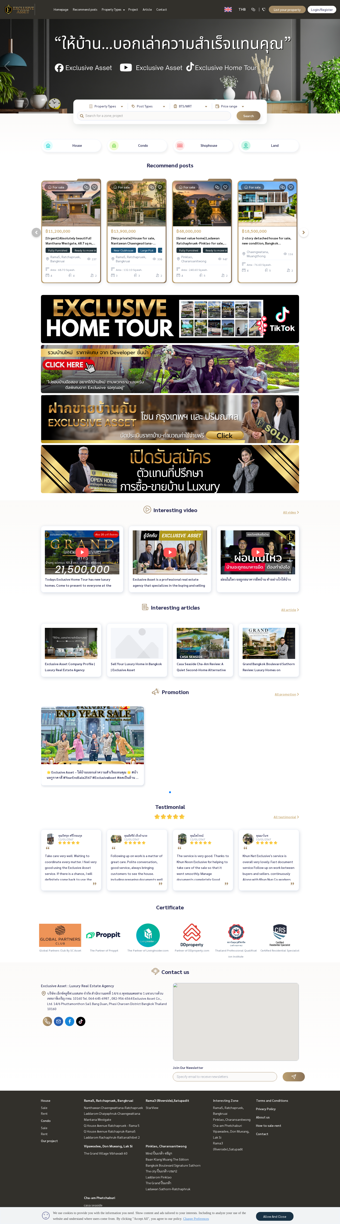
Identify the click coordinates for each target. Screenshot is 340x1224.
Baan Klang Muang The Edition (167, 1159)
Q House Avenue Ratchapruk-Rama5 (110, 1131)
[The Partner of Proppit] (104, 935)
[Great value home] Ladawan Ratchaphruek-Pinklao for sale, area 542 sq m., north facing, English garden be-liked (200, 241)
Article (147, 9)
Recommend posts (85, 9)
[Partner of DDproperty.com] (192, 935)
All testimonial (285, 817)
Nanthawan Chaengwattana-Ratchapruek (113, 1107)
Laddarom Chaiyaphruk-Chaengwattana (112, 1113)
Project (133, 9)
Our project (49, 1141)
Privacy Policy (266, 1109)
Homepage (61, 9)
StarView (152, 1107)
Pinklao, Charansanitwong (166, 1146)
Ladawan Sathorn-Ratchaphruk (168, 1189)
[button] (333, 66)
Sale (44, 1107)
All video (289, 512)
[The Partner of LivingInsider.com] (148, 935)
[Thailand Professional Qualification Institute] (236, 935)
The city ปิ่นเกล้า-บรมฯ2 (161, 1171)
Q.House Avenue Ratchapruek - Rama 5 (111, 1125)
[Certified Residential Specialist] (280, 935)
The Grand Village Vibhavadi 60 (105, 1153)
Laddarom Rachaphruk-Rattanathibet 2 (112, 1137)
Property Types (112, 9)
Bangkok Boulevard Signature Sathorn (173, 1165)
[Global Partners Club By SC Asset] (60, 935)
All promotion (285, 694)
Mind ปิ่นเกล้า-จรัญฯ (159, 1153)
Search (248, 116)
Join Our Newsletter (188, 1067)
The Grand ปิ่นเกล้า (158, 1183)
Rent (44, 1113)
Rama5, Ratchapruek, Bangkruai (108, 1100)
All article (288, 609)
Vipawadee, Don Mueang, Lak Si (108, 1146)
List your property (287, 9)
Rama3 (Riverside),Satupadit (167, 1100)
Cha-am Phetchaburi (99, 1198)
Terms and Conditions (272, 1100)
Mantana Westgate (97, 1119)
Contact (161, 9)
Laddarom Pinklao (159, 1177)
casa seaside (93, 1205)
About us (263, 1117)
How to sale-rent (268, 1125)
